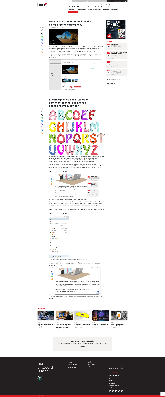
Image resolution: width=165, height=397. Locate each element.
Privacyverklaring (72, 367)
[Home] (52, 4)
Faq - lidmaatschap (72, 364)
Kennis (122, 4)
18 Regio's (92, 1)
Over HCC (85, 4)
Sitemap (70, 362)
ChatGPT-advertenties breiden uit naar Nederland (100, 325)
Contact (109, 1)
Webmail (115, 1)
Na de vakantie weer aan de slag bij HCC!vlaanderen (82, 325)
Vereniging (99, 4)
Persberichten (114, 9)
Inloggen (125, 1)
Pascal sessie (114, 44)
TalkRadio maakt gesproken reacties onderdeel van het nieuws (119, 325)
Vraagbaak (93, 6)
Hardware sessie (115, 62)
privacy (125, 395)
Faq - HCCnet (91, 364)
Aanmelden (82, 346)
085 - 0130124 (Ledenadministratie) (117, 371)
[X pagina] (113, 391)
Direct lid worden (73, 12)
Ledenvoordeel (85, 6)
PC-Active (115, 4)
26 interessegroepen (84, 1)
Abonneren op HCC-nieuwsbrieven (77, 9)
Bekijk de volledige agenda (113, 79)
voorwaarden (120, 395)
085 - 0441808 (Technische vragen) (117, 364)
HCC (70, 4)
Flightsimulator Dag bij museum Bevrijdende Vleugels (119, 53)
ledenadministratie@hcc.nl (115, 372)
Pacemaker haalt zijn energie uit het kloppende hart (45, 325)
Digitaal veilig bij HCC (74, 6)
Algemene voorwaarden (94, 366)
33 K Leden (75, 1)
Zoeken (119, 1)
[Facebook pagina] (110, 391)
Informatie (70, 366)
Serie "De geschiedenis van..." (105, 6)
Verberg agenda (111, 83)
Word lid (70, 361)
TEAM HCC (92, 4)
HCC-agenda (77, 4)
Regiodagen (108, 4)
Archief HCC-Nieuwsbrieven (94, 9)
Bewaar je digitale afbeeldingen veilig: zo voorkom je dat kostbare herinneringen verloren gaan (64, 326)
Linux (112, 70)
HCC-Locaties (106, 9)
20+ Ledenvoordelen (101, 1)
